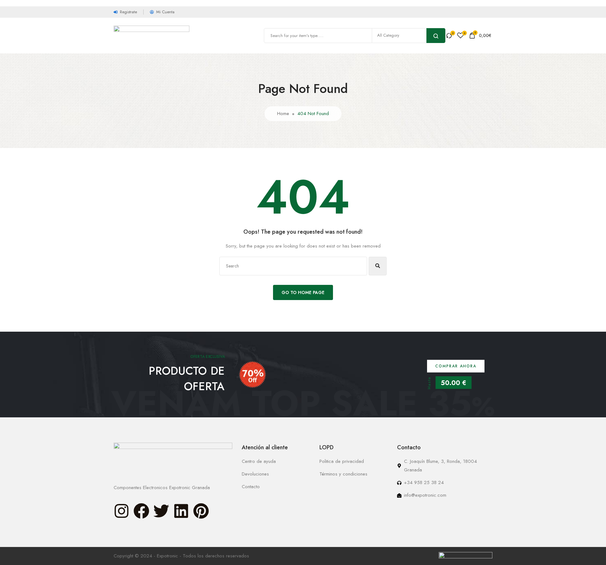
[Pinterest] (201, 511)
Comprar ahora (455, 366)
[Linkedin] (181, 511)
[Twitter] (161, 511)
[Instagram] (121, 511)
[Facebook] (141, 511)
